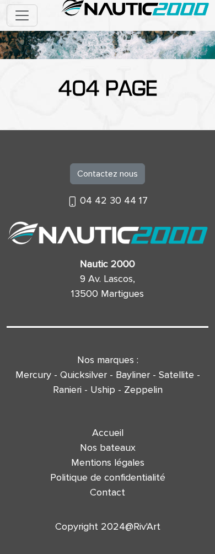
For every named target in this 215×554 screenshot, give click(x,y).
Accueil (107, 433)
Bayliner (133, 375)
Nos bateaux (108, 447)
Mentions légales (107, 462)
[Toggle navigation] (22, 15)
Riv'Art (146, 526)
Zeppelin (143, 389)
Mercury (33, 375)
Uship (102, 389)
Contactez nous (107, 173)
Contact (107, 492)
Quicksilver (83, 375)
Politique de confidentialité (107, 477)
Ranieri (67, 389)
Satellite (176, 375)
